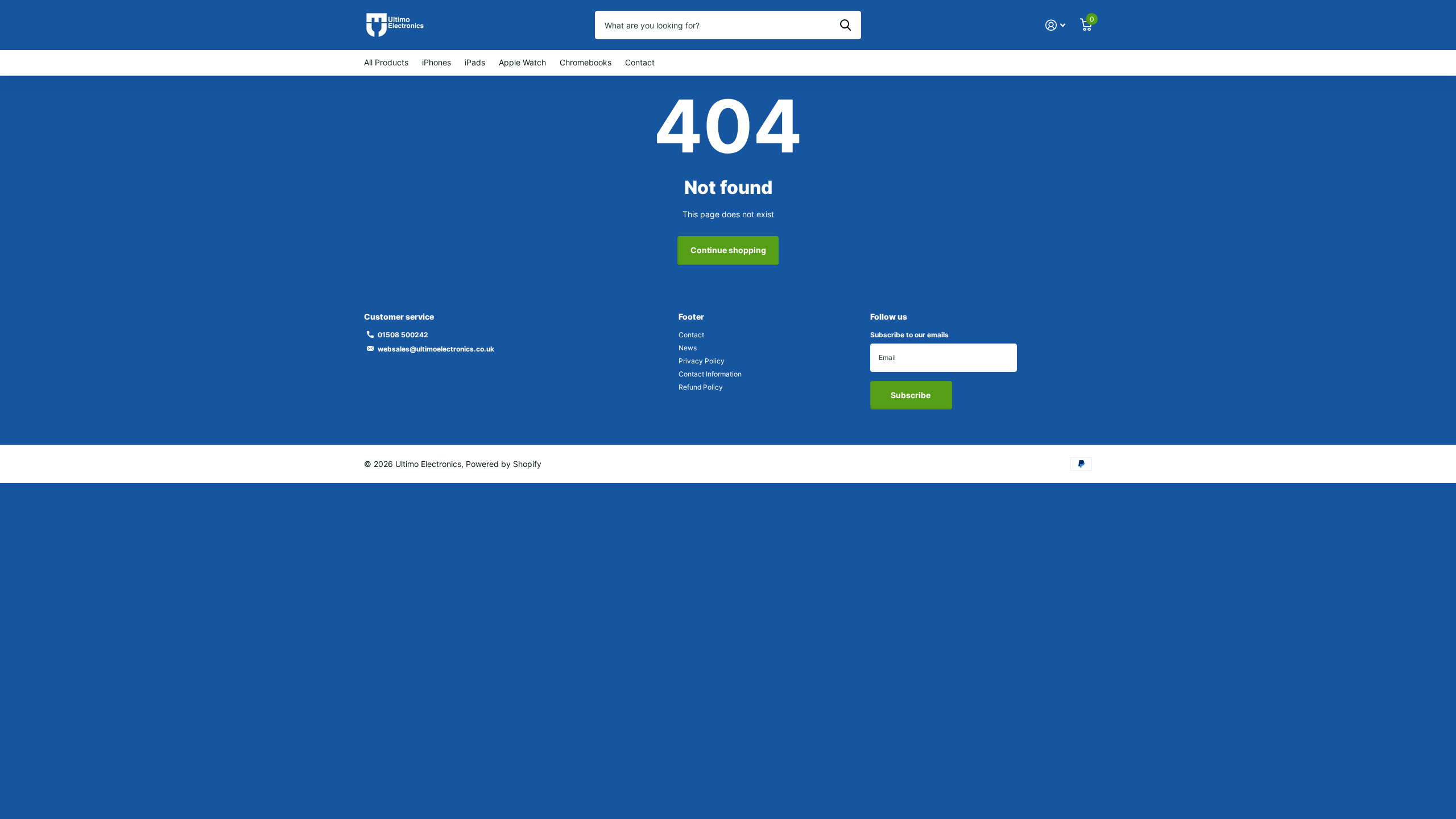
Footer (691, 316)
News (688, 348)
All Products (386, 62)
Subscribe (911, 395)
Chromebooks (585, 62)
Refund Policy (701, 387)
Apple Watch (522, 62)
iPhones (436, 62)
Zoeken (845, 25)
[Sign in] (1055, 25)
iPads (475, 62)
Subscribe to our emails (909, 334)
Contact (640, 62)
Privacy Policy (702, 361)
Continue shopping (728, 250)
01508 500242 (403, 334)
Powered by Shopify (503, 464)
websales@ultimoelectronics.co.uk (436, 349)
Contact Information (710, 374)
